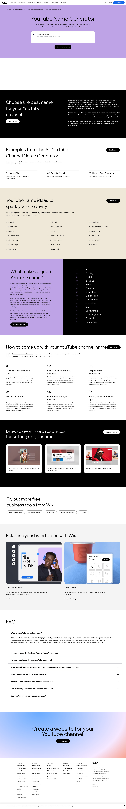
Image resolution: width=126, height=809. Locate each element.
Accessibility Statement (82, 776)
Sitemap (78, 781)
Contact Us (95, 786)
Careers (78, 784)
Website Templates (21, 770)
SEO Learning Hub (51, 770)
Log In (110, 2)
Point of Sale (35, 786)
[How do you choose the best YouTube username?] (65, 660)
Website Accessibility (52, 778)
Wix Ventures (79, 773)
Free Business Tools (36, 784)
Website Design (21, 773)
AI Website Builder (21, 768)
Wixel (18, 792)
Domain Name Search (22, 786)
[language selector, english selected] (105, 2)
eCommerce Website (37, 770)
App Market (49, 776)
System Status (66, 773)
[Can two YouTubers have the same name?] (65, 695)
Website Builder (21, 765)
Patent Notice (79, 778)
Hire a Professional (67, 768)
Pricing (46, 2)
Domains (39, 2)
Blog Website (35, 776)
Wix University (35, 794)
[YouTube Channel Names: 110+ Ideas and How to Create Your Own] (63, 458)
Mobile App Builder (21, 797)
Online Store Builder (37, 768)
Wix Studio (55, 2)
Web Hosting (20, 776)
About (94, 784)
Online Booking (35, 789)
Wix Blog (49, 765)
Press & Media (79, 768)
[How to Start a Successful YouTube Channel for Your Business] (24, 458)
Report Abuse (66, 770)
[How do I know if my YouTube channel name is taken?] (65, 681)
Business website (36, 765)
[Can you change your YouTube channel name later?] (65, 688)
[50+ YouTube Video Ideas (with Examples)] (102, 458)
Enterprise (63, 2)
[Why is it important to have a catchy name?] (65, 674)
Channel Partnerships (81, 765)
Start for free (118, 2)
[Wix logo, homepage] (4, 3)
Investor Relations (80, 770)
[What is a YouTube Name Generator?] (65, 633)
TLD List (19, 789)
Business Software (36, 778)
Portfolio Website (36, 773)
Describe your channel (43, 34)
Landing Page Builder (22, 778)
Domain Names (21, 781)
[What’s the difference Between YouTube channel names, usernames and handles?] (65, 667)
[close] (124, 805)
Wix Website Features (52, 773)
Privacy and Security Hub (53, 768)
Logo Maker (35, 792)
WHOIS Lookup (21, 784)
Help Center (66, 765)
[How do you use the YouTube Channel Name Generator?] (65, 652)
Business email (35, 781)
